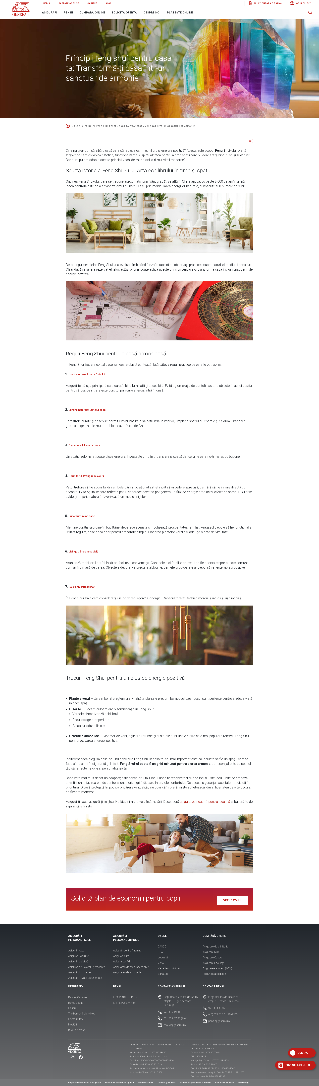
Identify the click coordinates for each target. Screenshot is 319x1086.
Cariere (92, 3)
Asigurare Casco (212, 957)
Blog (109, 3)
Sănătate (163, 973)
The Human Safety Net (81, 1013)
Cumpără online (92, 12)
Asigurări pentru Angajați (127, 950)
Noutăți (72, 1024)
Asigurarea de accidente (127, 972)
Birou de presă (76, 1030)
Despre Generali (77, 997)
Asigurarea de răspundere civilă (131, 967)
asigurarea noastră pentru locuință (205, 802)
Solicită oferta (124, 12)
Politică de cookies (224, 1083)
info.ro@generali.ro (174, 1025)
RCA (160, 952)
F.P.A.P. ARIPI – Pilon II (126, 997)
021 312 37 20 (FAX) (175, 1018)
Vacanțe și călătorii (169, 968)
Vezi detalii (232, 900)
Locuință (163, 957)
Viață (161, 963)
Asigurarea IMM (122, 961)
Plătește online (180, 12)
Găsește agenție (68, 3)
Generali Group (145, 1083)
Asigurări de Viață (78, 961)
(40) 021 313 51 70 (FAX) (223, 1014)
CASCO (162, 946)
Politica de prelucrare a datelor (195, 1083)
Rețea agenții (76, 1002)
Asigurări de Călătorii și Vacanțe (86, 967)
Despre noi (152, 12)
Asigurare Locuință (213, 963)
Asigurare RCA (211, 952)
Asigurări (49, 12)
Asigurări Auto (76, 950)
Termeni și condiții (166, 1083)
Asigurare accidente (214, 973)
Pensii (68, 12)
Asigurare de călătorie (215, 946)
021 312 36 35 (171, 1011)
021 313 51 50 (216, 1007)
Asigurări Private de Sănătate (85, 977)
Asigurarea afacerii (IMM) (217, 968)
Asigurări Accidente (79, 972)
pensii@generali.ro (219, 1021)
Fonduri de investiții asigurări (119, 1083)
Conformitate (76, 1019)
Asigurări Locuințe (78, 956)
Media (46, 3)
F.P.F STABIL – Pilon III (126, 1002)
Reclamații (243, 1083)
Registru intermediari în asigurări (84, 1083)
